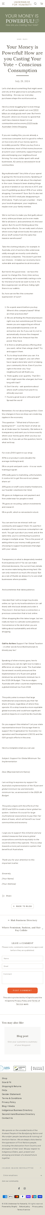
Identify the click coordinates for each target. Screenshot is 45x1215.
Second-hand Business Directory (18, 1114)
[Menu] (3, 3)
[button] (35, 3)
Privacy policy (37, 1206)
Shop (4, 1078)
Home (19, 39)
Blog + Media (8, 1106)
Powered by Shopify (9, 1206)
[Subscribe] (41, 1175)
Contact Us (7, 1118)
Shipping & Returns (11, 1086)
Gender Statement (11, 1094)
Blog (25, 39)
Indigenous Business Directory (17, 1110)
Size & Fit (6, 1082)
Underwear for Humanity (17, 1204)
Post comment (22, 990)
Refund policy (24, 1206)
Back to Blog (24, 906)
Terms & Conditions (12, 1098)
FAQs (4, 1090)
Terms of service (23, 1210)
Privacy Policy (21, 1001)
